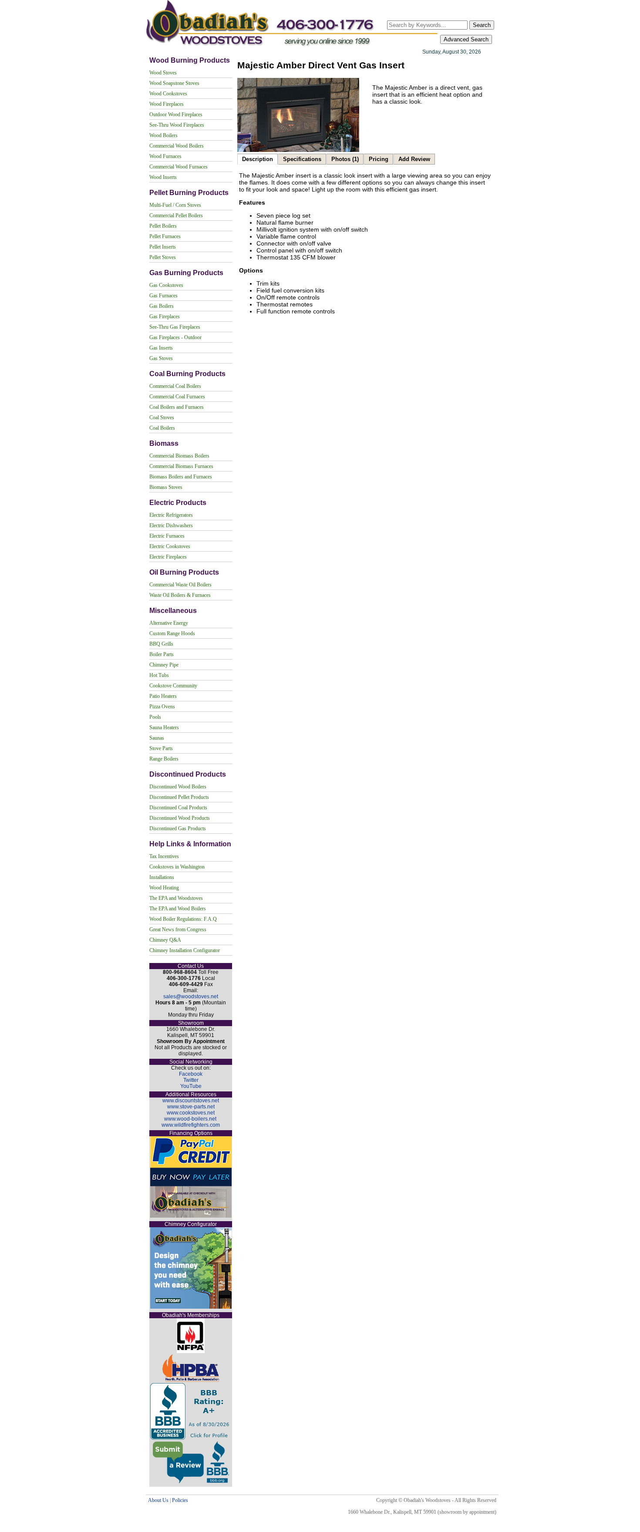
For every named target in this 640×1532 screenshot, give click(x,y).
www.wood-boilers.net (190, 1119)
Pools (155, 717)
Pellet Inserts (162, 247)
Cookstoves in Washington (177, 867)
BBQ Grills (161, 644)
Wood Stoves (163, 73)
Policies (180, 1500)
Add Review (414, 159)
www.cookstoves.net (191, 1113)
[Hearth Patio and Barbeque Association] (190, 1380)
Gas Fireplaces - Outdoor (175, 337)
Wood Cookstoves (168, 94)
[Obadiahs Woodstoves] (293, 46)
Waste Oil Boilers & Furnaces (180, 595)
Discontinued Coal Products (178, 808)
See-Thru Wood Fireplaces (176, 125)
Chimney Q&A (165, 940)
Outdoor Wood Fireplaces (175, 114)
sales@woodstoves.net (190, 996)
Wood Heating (164, 888)
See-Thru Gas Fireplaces (174, 327)
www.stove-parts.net (191, 1107)
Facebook (190, 1074)
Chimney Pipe (164, 665)
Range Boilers (164, 759)
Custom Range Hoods (172, 633)
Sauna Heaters (164, 727)
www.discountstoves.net (190, 1101)
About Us (158, 1500)
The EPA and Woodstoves (176, 898)
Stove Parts (161, 748)
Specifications (302, 159)
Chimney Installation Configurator (184, 950)
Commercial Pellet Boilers (176, 215)
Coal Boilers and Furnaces (176, 407)
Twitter (191, 1080)
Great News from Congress (177, 929)
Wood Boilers (163, 135)
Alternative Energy (168, 623)
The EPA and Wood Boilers (177, 909)
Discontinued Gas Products (177, 828)
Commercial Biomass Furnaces (181, 466)
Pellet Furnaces (165, 236)
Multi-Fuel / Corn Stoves (175, 205)
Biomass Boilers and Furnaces (180, 477)
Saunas (156, 738)
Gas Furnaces (163, 296)
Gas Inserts (161, 348)
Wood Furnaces (165, 156)
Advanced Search (466, 39)
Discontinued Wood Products (179, 818)
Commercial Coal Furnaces (177, 397)
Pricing (378, 159)
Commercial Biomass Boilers (179, 456)
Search (482, 25)
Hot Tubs (159, 675)
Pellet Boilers (163, 226)
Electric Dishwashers (171, 525)
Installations (161, 877)
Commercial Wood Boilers (176, 146)
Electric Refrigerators (171, 515)
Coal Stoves (161, 417)
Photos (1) (345, 159)
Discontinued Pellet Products (179, 797)
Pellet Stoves (162, 257)
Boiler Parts (161, 654)
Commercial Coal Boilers (175, 386)
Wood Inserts (163, 177)
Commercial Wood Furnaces (178, 167)
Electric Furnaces (167, 536)
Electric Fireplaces (168, 557)
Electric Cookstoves (169, 546)
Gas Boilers (161, 306)
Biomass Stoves (165, 487)
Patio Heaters (163, 696)
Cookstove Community (173, 686)
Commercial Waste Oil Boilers (180, 585)
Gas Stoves (161, 358)
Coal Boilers (162, 428)
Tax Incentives (164, 856)
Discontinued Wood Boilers (177, 787)
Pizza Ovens (162, 707)
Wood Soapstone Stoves (174, 83)
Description (257, 159)
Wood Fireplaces (166, 104)
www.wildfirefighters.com (191, 1125)
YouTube (191, 1086)
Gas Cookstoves (166, 285)
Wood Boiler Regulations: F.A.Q (183, 919)
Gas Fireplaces (164, 316)
